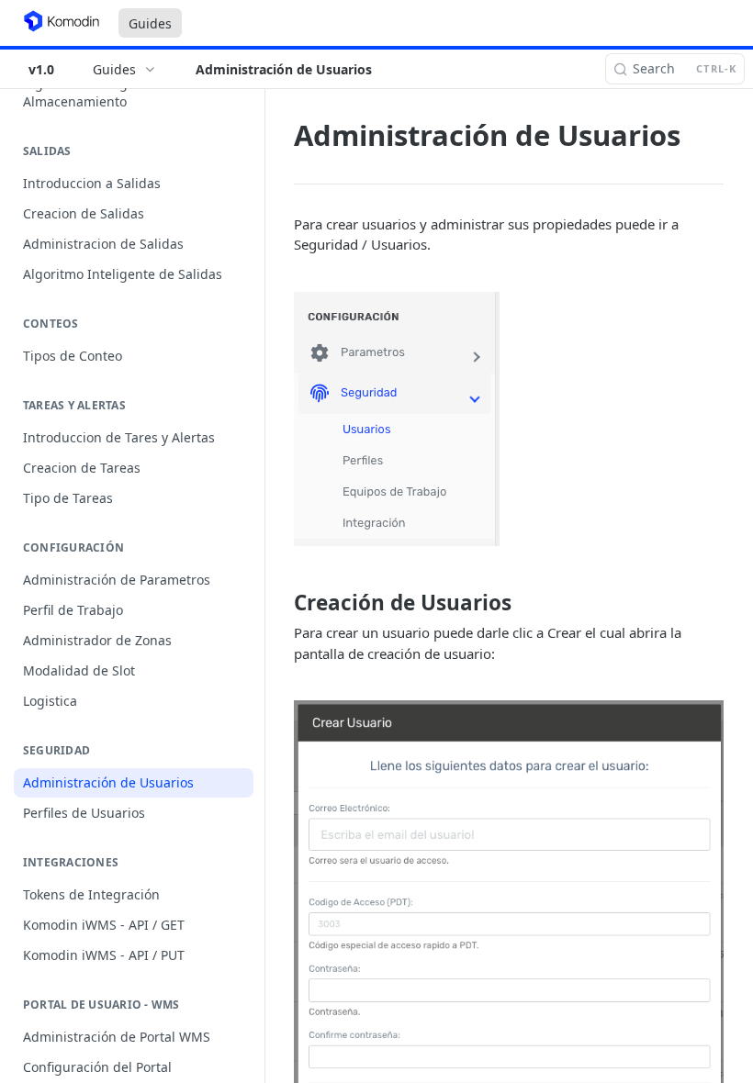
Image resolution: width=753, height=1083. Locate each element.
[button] (509, 419)
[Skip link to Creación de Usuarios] (281, 603)
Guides (150, 23)
